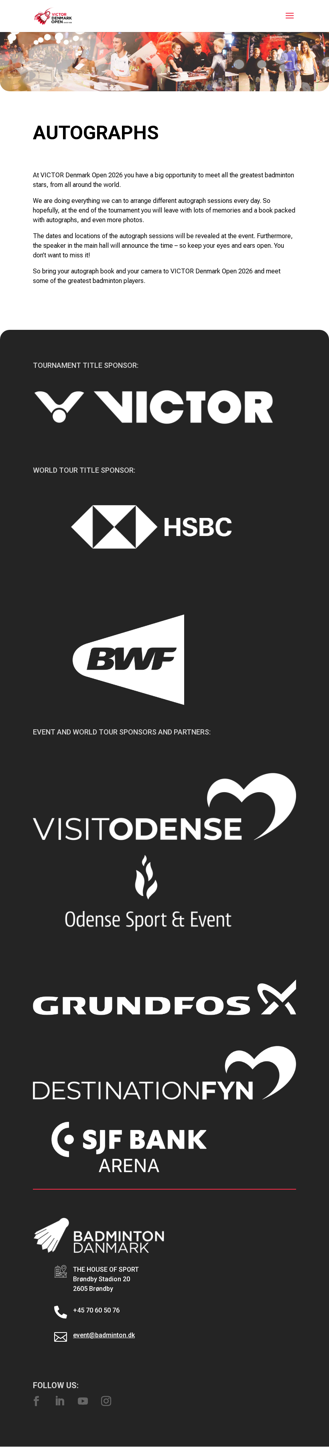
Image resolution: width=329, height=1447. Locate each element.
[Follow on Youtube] (83, 1401)
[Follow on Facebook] (36, 1401)
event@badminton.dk (104, 1335)
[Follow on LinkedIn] (59, 1401)
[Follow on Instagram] (106, 1401)
